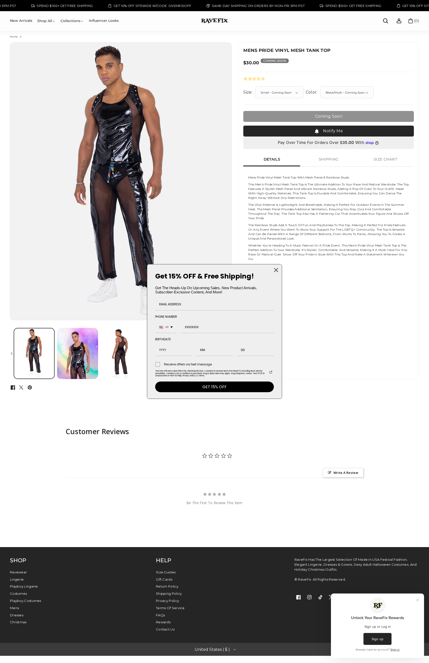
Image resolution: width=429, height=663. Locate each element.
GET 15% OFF (214, 387)
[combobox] (166, 327)
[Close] (276, 270)
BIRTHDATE (163, 339)
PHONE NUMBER (166, 316)
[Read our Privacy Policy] (271, 372)
